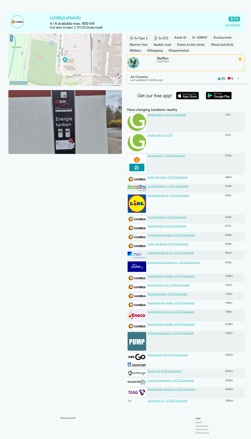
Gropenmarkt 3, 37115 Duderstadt (167, 217)
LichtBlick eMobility (65, 17)
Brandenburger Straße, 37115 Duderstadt (171, 276)
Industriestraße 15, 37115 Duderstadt (168, 195)
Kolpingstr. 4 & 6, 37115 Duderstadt (167, 177)
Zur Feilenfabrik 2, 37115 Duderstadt (168, 186)
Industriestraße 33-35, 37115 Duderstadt (171, 252)
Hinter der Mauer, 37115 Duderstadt (168, 243)
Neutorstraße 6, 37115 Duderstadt (167, 226)
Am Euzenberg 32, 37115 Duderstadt (169, 285)
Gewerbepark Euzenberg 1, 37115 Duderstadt (173, 262)
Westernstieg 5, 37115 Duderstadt (167, 114)
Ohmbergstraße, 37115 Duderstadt (167, 294)
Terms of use (201, 429)
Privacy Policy (202, 433)
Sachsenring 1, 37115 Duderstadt (166, 155)
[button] (186, 78)
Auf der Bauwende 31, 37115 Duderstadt (170, 333)
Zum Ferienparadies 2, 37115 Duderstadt (171, 380)
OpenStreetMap (106, 85)
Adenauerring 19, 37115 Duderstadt (168, 354)
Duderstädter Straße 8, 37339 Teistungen (171, 389)
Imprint (198, 422)
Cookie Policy (202, 426)
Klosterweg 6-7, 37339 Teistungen (167, 400)
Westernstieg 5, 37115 (160, 135)
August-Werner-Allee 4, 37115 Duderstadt (171, 235)
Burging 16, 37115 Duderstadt (164, 371)
